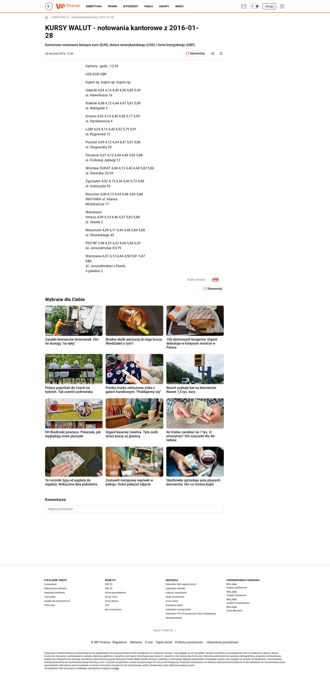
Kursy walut (172, 601)
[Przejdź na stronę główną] (49, 9)
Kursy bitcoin (112, 601)
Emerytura (94, 6)
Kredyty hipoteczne (236, 595)
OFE (107, 605)
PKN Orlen (49, 605)
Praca (148, 6)
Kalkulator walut (174, 605)
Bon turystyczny (113, 609)
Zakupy (164, 6)
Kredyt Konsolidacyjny (238, 603)
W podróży (130, 6)
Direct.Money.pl (234, 610)
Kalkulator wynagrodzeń (178, 609)
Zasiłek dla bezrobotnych (57, 601)
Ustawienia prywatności (222, 642)
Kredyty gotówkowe (236, 587)
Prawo (112, 6)
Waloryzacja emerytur (55, 588)
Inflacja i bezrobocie (176, 592)
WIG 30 (108, 588)
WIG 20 (108, 584)
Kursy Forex (111, 597)
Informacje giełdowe (115, 592)
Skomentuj (197, 53)
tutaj (116, 668)
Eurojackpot (50, 584)
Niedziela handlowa (54, 592)
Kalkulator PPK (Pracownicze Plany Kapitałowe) (191, 613)
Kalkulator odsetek (175, 588)
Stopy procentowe (175, 597)
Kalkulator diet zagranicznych (181, 584)
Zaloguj (269, 6)
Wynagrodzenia (174, 618)
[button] (254, 6)
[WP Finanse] (71, 6)
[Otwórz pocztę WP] (244, 6)
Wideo (179, 6)
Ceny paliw (50, 597)
